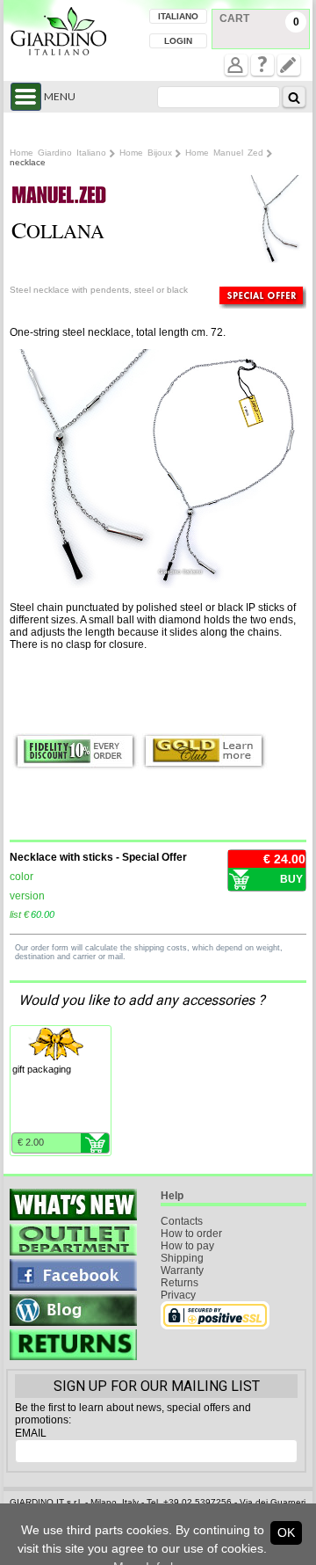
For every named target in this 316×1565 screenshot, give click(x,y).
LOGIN (178, 41)
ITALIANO (178, 16)
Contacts (182, 1221)
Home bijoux (145, 152)
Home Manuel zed (224, 152)
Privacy (178, 1295)
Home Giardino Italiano (58, 152)
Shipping (182, 1258)
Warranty (182, 1270)
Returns (179, 1283)
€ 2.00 (31, 1142)
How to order (191, 1233)
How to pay (187, 1246)
